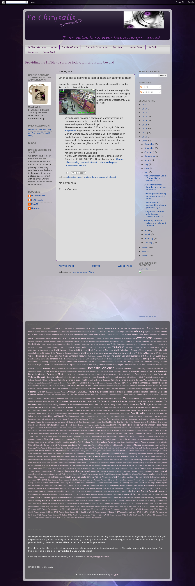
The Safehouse (117, 488)
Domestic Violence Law (98, 388)
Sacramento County (159, 465)
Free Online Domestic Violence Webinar (73, 419)
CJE (104, 356)
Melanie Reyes (107, 442)
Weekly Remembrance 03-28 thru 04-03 (57, 503)
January (148, 242)
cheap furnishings (104, 347)
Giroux (71, 422)
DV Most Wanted (122, 405)
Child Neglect (81, 350)
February (149, 238)
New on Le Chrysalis (54, 451)
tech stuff (53, 485)
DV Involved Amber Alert (88, 405)
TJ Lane (156, 488)
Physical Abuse (93, 456)
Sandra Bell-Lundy (35, 468)
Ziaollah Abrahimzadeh (94, 518)
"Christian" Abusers (35, 328)
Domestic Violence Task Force (60, 399)
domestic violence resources (58, 395)
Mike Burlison (45, 445)
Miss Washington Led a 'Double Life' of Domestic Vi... (155, 178)
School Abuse (96, 468)
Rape (40, 462)
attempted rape (73, 177)
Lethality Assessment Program (113, 439)
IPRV (104, 430)
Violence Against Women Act (55, 498)
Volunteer (157, 498)
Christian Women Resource (75, 356)
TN (166, 488)
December (149, 144)
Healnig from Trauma (85, 425)
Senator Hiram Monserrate (157, 468)
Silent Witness (143, 474)
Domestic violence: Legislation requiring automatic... (155, 187)
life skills (128, 439)
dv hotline (42, 405)
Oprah (103, 454)
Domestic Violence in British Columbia (136, 377)
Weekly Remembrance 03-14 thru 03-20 (134, 501)
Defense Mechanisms (86, 362)
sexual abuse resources (142, 471)
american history (45, 334)
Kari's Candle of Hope (94, 436)
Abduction (93, 328)
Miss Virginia (93, 445)
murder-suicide (148, 445)
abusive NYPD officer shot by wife (82, 332)
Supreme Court (161, 480)
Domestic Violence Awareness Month (46, 374)
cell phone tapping (50, 347)
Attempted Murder (117, 338)
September (150, 156)
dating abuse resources (133, 359)
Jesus (97, 433)
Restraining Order (160, 462)
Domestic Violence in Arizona (109, 377)
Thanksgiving (148, 485)
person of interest (107, 177)
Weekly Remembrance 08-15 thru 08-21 (119, 515)
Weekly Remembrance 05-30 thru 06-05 (57, 509)
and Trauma (107, 334)
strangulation (122, 480)
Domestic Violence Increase (156, 386)
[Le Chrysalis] (148, 313)
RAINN (35, 462)
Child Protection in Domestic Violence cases (133, 350)
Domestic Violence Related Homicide (140, 392)
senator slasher (34, 471)
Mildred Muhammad (59, 445)
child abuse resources (133, 347)
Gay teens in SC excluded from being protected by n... (155, 205)
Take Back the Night (147, 483)
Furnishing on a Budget (125, 419)
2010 (144, 137)
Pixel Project (106, 456)
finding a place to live (40, 416)
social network (52, 477)
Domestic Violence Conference (106, 374)
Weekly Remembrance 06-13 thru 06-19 (120, 509)
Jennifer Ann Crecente (70, 433)
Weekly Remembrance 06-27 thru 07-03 (43, 512)
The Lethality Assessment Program (56, 488)
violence (37, 497)
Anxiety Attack (80, 338)
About (54, 47)
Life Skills (152, 47)
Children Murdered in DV (125, 353)
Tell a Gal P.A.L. (83, 485)
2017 (144, 109)
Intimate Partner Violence (91, 430)
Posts (145, 87)
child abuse (118, 347)
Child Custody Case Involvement (40, 350)
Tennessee (94, 485)
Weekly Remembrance (45, 500)
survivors (44, 483)
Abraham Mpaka (104, 328)
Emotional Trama (159, 408)
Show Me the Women (130, 474)
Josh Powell (117, 433)
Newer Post (66, 265)
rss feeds (148, 465)
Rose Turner (121, 465)
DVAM (38, 407)
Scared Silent (51, 468)
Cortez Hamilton (64, 359)
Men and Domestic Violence (124, 442)
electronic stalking (100, 408)
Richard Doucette (34, 465)
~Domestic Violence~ (52, 328)
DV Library (118, 47)
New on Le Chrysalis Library (74, 451)
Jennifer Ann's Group (86, 433)
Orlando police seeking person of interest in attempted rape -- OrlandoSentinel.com (94, 162)
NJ (141, 451)
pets (85, 456)
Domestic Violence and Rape (71, 371)
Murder (137, 445)
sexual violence (73, 474)
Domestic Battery (50, 369)
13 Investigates (67, 328)
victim (133, 494)
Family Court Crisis (139, 410)
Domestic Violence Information (39, 389)
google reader (95, 422)
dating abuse (118, 359)
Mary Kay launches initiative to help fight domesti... (155, 223)
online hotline (86, 454)
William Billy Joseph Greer (157, 515)
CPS (88, 359)
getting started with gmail (58, 422)
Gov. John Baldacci (133, 422)
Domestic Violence (100, 368)
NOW (50, 454)
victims (163, 494)
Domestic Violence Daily (39, 129)
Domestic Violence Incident (133, 386)
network (154, 448)
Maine (154, 439)
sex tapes (66, 471)
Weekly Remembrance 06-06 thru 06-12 (88, 509)
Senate (143, 468)
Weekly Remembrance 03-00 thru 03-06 (72, 501)
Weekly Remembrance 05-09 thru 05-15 (104, 506)
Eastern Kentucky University (53, 407)
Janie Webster (55, 433)
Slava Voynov (39, 477)
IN (94, 428)
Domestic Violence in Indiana (122, 380)
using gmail (97, 494)
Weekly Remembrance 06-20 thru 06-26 (151, 509)
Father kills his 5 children (89, 413)
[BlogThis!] (75, 172)
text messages (131, 485)
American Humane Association (81, 334)
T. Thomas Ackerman (104, 483)
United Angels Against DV (39, 494)
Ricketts (54, 465)
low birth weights (146, 439)
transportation (33, 491)
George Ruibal (161, 419)
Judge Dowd (127, 433)
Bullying (70, 344)
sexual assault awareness (39, 474)
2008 (144, 247)
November (149, 148)
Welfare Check (140, 515)
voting (164, 498)
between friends (113, 341)
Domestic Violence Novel (55, 392)
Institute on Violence (142, 428)
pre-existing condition (159, 456)
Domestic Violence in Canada (46, 380)
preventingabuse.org (75, 460)
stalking (146, 477)
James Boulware (160, 430)
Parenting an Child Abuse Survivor (143, 454)
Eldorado (88, 407)
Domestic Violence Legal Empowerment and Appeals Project (134, 389)
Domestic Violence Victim (84, 399)
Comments (147, 92)
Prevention (89, 459)
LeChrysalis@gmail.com (97, 557)
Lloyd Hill (135, 439)
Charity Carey (92, 347)
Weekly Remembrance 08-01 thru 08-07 (57, 515)
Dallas (109, 359)
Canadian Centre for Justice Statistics (139, 344)
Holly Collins (115, 425)
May (146, 172)
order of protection (113, 454)
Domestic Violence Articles (125, 371)
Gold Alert (86, 422)
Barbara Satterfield (35, 341)
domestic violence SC (100, 395)
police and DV (144, 456)
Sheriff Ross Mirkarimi (107, 474)
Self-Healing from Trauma (129, 468)
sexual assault (160, 471)
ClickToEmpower (133, 356)
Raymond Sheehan (71, 462)
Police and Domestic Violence (124, 456)
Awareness (144, 338)
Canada (122, 344)
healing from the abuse (49, 425)
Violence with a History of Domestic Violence (123, 498)
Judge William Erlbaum (70, 436)
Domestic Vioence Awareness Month (72, 369)
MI (159, 442)
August (148, 160)
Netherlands (145, 448)
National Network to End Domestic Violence (83, 448)
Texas (101, 485)
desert (108, 365)
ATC (107, 338)
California (115, 344)
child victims (45, 353)
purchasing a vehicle (142, 460)
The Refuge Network (94, 488)
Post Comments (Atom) (83, 272)
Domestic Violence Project (111, 392)
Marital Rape (49, 442)
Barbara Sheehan (49, 341)
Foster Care (90, 416)
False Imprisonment (111, 410)
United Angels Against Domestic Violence (147, 491)
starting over (42, 480)
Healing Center (135, 47)
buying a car (93, 344)
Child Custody (161, 347)
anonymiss (69, 338)
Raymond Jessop (57, 462)
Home (96, 265)
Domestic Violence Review (80, 395)
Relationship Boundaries (100, 462)
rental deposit (133, 462)
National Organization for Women (111, 448)
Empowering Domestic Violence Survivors (72, 410)
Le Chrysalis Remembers (95, 47)
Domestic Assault (35, 369)
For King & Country (78, 416)
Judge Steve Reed (54, 436)
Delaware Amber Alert (104, 362)
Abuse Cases (154, 328)
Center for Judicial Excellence (69, 347)
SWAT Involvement (88, 483)
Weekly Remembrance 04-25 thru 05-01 (43, 506)
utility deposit (107, 494)
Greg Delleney (152, 422)
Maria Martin (39, 442)
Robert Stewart (110, 465)
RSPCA (141, 465)
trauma (42, 491)
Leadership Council (71, 439)
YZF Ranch (65, 518)
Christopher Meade (94, 356)
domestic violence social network (122, 395)
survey (30, 483)
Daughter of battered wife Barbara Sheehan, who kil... (154, 214)
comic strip (45, 359)
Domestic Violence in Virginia (110, 386)
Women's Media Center (46, 518)
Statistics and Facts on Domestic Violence (91, 480)
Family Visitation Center (58, 413)
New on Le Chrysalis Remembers (98, 451)
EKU (82, 407)
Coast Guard (155, 356)
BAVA (77, 341)
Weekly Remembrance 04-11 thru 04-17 (120, 503)
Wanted (31, 501)
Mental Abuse (140, 442)
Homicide (125, 425)
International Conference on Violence (41, 430)
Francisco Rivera (102, 416)
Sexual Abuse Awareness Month (118, 471)
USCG (90, 494)
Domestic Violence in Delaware (98, 380)
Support (152, 480)
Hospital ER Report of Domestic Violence (43, 428)
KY (127, 436)
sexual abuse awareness (95, 471)
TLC (162, 488)
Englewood (70, 130)
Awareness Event (160, 338)
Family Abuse (125, 410)
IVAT (121, 430)
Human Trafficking (83, 428)
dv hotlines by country (55, 405)
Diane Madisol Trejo (132, 365)
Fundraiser (111, 419)
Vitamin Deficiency (147, 498)
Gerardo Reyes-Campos (38, 422)
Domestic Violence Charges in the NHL (79, 374)
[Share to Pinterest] (84, 172)
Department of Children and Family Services (87, 365)
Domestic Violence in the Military (52, 386)
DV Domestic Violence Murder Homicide (75, 401)
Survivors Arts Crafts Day (58, 483)
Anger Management (152, 334)
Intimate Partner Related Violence (68, 430)
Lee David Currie (86, 439)
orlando (94, 177)
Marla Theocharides (62, 442)
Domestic (163, 365)
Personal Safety (77, 456)
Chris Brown (49, 356)
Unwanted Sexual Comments (61, 494)
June (147, 168)
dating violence (150, 359)
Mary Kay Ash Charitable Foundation (85, 442)
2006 (144, 255)
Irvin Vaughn (114, 430)
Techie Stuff (49, 52)
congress (54, 359)
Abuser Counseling (62, 332)
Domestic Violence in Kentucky (147, 380)
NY (54, 454)
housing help (71, 428)
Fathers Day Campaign (108, 413)
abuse (113, 328)
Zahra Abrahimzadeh (77, 518)
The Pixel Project (78, 488)
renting (141, 462)
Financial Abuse (152, 413)
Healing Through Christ (68, 425)
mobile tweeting (117, 445)
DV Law (102, 404)
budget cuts (62, 344)
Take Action (133, 483)
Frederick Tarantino (133, 416)
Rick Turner (46, 465)
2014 (144, 121)
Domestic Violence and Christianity (130, 369)
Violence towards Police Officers (79, 498)
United (123, 491)
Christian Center (70, 47)
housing (63, 428)
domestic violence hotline (57, 377)
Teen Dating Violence (67, 485)
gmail (76, 422)
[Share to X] (78, 172)
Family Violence (42, 413)
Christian (58, 356)
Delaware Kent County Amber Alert (128, 362)
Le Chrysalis (37, 200)
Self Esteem (106, 468)
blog (128, 341)
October (148, 152)
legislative (97, 439)
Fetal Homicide (138, 413)
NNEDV (145, 451)
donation (117, 399)
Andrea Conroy (118, 334)
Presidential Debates (36, 460)
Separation (45, 471)
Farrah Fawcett (73, 413)
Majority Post (162, 439)
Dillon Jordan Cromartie (149, 365)
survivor (37, 483)
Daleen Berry (101, 359)
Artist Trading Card (98, 338)
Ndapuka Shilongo (134, 448)
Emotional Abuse (127, 408)
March (147, 234)
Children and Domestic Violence (96, 353)
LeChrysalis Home (37, 47)
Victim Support (153, 494)
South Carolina (72, 477)
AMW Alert (98, 334)
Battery (72, 341)
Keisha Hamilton (109, 436)
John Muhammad (106, 433)
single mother (154, 474)
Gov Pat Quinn (119, 422)
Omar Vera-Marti (74, 454)
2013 (144, 125)
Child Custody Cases (64, 350)
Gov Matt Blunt (107, 422)
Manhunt (31, 442)
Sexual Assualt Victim (58, 474)
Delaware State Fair (61, 365)
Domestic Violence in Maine (60, 383)
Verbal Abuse (123, 494)
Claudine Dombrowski (115, 356)
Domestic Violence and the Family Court (97, 371)
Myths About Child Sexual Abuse (48, 448)
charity (83, 347)
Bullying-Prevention (81, 344)
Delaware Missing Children (155, 362)
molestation (129, 445)
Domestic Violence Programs (82, 391)
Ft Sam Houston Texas (97, 419)
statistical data (69, 480)
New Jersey (39, 451)
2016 (144, 113)
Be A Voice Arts (86, 341)
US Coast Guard (80, 494)
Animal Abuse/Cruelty (42, 338)
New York (115, 451)
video (30, 498)
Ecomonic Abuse (73, 408)
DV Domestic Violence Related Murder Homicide (121, 401)
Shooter (118, 474)
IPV (108, 430)
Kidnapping (120, 436)
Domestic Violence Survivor (147, 395)
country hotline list (78, 359)
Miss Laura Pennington (77, 445)
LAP (130, 436)
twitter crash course (72, 491)
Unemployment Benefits (112, 491)
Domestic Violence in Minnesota (135, 383)
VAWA (115, 494)
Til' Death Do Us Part (132, 488)
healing (36, 425)
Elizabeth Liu (114, 407)
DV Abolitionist (38, 196)
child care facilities (149, 347)
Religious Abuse (122, 462)
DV (124, 398)
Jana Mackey (44, 433)
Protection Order (126, 460)
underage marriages (94, 491)
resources (149, 462)
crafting (93, 359)
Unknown (35, 208)
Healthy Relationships (102, 425)
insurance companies (159, 428)
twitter (61, 491)
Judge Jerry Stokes (159, 433)
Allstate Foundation (159, 332)
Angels (141, 334)
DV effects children (155, 401)
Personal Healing (63, 456)
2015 (144, 117)
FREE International (160, 416)
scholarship (85, 468)
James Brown (33, 433)
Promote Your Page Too (147, 316)
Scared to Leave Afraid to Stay (68, 468)
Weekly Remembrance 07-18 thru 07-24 (134, 512)
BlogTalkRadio (34, 344)
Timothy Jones (147, 488)
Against (147, 332)
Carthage (157, 344)
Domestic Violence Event (129, 374)
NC (125, 448)
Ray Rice (46, 462)
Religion (112, 462)
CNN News (145, 356)
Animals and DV (57, 338)
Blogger (114, 574)
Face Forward (96, 410)
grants (143, 422)
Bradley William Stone (49, 344)
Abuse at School (140, 328)
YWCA (57, 518)
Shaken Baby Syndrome (89, 474)
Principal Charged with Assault (107, 460)
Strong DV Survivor (140, 480)
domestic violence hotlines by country (83, 377)
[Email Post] (67, 173)
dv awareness (133, 399)
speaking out (124, 477)
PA (129, 454)
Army (89, 338)
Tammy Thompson (42, 485)
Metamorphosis (152, 442)
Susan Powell (74, 483)
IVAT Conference (129, 430)
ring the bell (90, 465)
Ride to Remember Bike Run (68, 465)
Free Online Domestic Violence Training (43, 419)
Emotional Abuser (143, 408)
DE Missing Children (47, 362)
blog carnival (136, 341)
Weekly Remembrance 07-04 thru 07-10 (74, 512)
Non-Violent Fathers (40, 454)
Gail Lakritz (138, 419)
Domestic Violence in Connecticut (71, 380)
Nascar (63, 448)
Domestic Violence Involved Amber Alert (69, 389)
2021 (144, 105)
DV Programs (147, 404)
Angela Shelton (131, 334)
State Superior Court (55, 480)
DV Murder (134, 404)
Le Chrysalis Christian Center (153, 436)
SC (44, 468)
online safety (95, 454)
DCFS (160, 359)
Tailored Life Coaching (120, 483)
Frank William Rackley (117, 416)
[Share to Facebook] (81, 172)
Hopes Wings (161, 425)
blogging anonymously (158, 341)
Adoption (130, 332)
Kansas (82, 436)
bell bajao (95, 341)
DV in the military (71, 405)
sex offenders (55, 471)
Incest (98, 428)
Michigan (36, 445)
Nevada (160, 448)
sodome (61, 477)
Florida (85, 177)
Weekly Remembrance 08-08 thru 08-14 (88, 515)
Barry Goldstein (63, 341)
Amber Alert (33, 334)
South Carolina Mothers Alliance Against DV (100, 477)
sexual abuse (77, 471)
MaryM (34, 204)
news (122, 451)
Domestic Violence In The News (82, 386)
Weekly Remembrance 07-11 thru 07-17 (104, 512)
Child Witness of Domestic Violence (65, 353)
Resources (32, 52)
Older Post (125, 265)
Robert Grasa (100, 465)
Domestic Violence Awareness (152, 371)
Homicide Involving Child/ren (143, 425)
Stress (130, 480)
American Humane (59, 334)
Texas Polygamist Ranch (115, 485)
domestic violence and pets (47, 371)
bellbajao (103, 341)
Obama (58, 454)
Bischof (122, 341)
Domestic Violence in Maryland (85, 383)
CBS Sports (39, 347)
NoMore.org (153, 451)
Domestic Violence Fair (148, 374)
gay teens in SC (149, 419)
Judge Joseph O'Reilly (37, 436)
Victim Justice (142, 494)
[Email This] (72, 172)
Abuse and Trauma (126, 328)
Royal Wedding (132, 465)
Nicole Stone (134, 451)
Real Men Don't (85, 462)
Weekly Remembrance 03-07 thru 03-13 (103, 501)
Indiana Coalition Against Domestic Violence (117, 428)
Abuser (37, 332)
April (146, 230)
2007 (144, 251)
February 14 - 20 (123, 413)
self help (115, 468)
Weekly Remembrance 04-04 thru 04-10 (88, 503)
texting (140, 485)
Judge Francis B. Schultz (142, 433)
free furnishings (146, 416)
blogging (145, 341)
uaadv (83, 491)
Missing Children (105, 445)
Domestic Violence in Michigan (109, 383)
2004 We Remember (80, 328)
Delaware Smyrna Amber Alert (40, 365)
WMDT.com (32, 518)
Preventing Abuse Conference (55, 460)
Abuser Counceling (48, 332)
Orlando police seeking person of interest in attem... (155, 196)
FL (63, 416)
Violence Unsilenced (99, 498)
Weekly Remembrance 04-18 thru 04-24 (151, 503)
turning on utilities (52, 491)
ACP (97, 332)
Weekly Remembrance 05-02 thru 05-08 (74, 506)
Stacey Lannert (136, 477)
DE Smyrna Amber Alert (67, 362)
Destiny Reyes (117, 365)
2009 (144, 141)
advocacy (139, 331)
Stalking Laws (155, 477)
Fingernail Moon (55, 416)
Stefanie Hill (112, 480)
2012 (144, 129)
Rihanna (82, 465)
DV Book (160, 399)
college (38, 359)
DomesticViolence (104, 399)
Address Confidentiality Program (113, 332)
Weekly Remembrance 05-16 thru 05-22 (134, 506)
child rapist (157, 350)
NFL (127, 451)
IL (92, 428)
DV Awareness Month (148, 399)
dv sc (157, 405)
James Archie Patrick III (145, 430)
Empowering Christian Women (41, 410)
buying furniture (104, 344)
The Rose (106, 488)
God (80, 422)
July (146, 164)
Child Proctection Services (100, 350)
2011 (144, 133)
